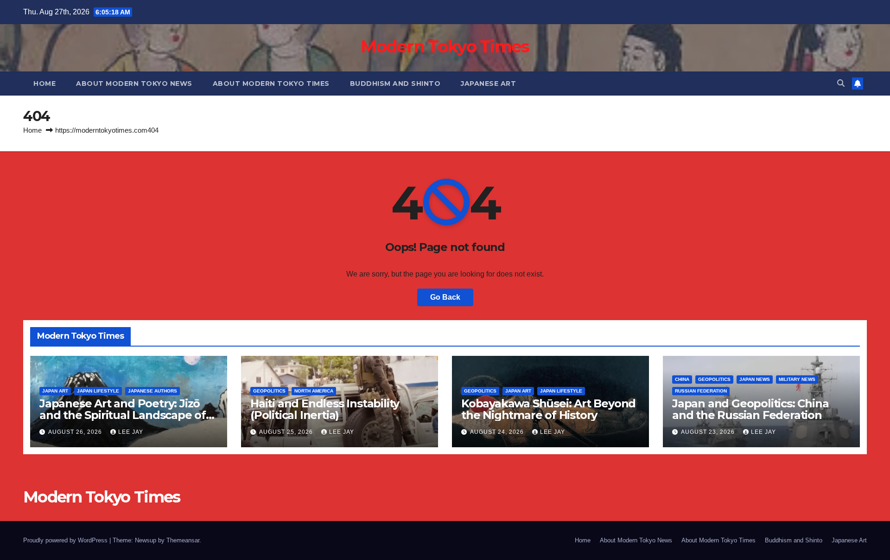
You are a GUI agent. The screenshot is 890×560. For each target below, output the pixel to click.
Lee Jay (130, 432)
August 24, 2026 (498, 432)
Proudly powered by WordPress (66, 540)
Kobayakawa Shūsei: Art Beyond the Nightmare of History (548, 409)
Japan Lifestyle (98, 390)
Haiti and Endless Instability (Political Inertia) (324, 409)
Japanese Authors (152, 390)
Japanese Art (488, 83)
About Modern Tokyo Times (271, 83)
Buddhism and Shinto (395, 83)
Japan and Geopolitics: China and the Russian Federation (750, 409)
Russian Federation (701, 390)
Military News (797, 379)
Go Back (445, 297)
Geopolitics (269, 390)
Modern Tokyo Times (445, 46)
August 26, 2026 (76, 432)
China (682, 379)
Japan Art (55, 390)
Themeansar (182, 540)
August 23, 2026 (709, 432)
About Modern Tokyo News (134, 83)
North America (313, 390)
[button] (841, 83)
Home (44, 83)
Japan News (754, 379)
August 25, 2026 (287, 432)
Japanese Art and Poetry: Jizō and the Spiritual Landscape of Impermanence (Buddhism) (122, 415)
